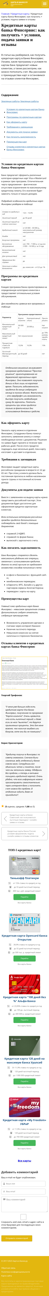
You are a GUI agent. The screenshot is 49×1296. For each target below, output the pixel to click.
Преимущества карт (17, 141)
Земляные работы (10, 101)
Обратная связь (8, 1268)
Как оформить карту (17, 122)
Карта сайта (6, 1276)
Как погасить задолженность (21, 136)
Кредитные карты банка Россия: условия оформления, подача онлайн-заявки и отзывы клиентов (22, 833)
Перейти (24, 897)
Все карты (24, 1160)
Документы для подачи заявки (22, 131)
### (44, 2)
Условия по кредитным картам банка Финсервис (25, 111)
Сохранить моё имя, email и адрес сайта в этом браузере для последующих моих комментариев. (22, 1225)
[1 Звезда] (2, 806)
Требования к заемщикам (20, 127)
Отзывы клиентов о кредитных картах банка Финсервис (26, 148)
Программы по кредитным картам (24, 117)
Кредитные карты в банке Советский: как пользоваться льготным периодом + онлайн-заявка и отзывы (23, 819)
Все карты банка (24, 902)
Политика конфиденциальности (15, 1272)
